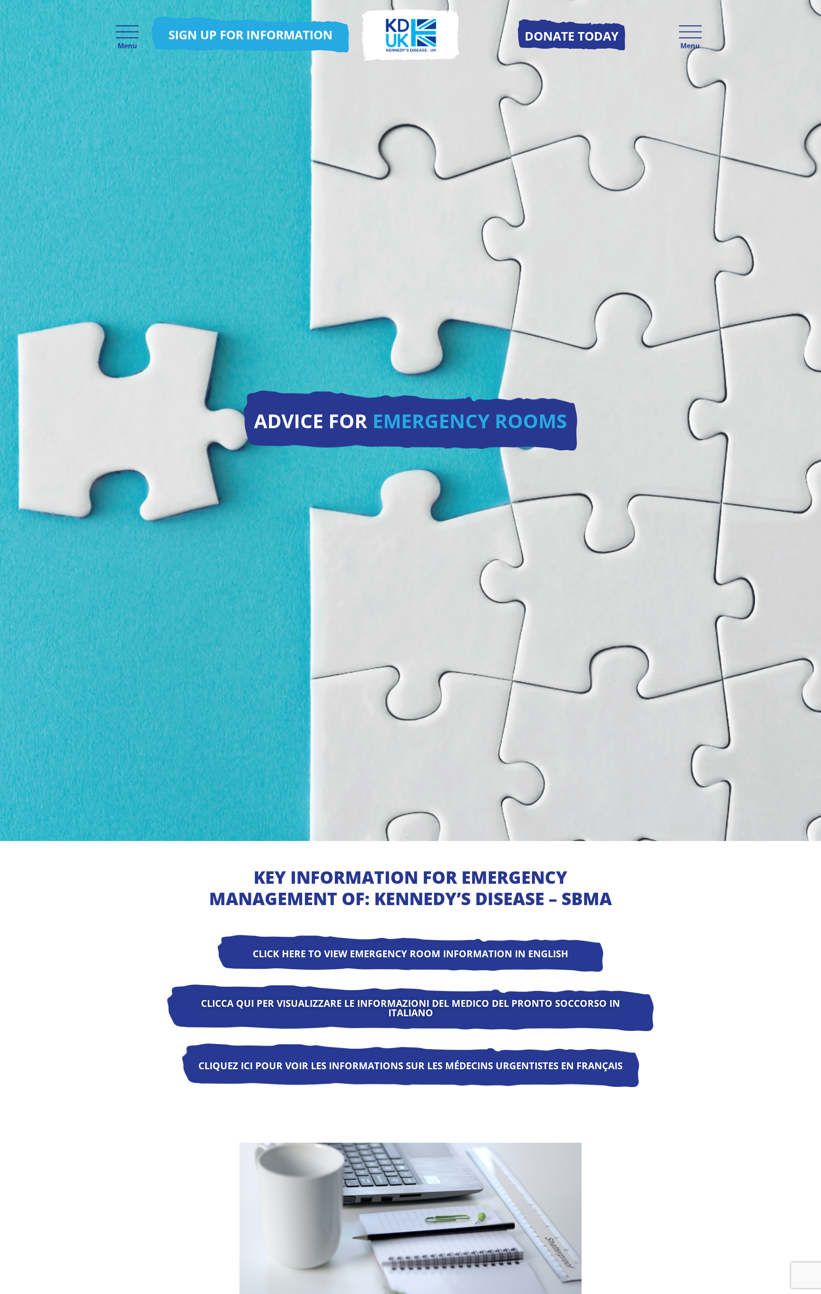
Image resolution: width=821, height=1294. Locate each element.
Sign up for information (250, 34)
